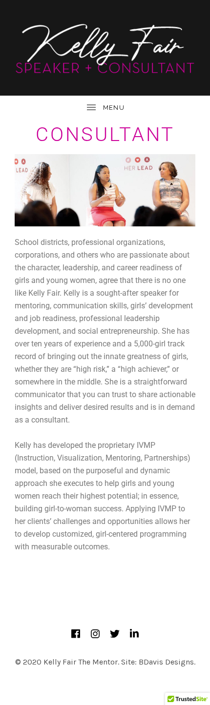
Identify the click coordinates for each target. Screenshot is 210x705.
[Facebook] (76, 634)
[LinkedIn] (134, 634)
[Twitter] (115, 634)
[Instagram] (95, 634)
